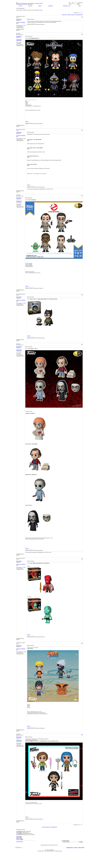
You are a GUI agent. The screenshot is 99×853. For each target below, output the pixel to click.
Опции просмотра (79, 14)
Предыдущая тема (45, 826)
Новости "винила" (39, 3)
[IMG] (17, 838)
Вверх (83, 847)
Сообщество (50, 5)
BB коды (18, 836)
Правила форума (19, 841)
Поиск (79, 5)
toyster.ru (75, 847)
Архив (79, 847)
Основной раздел (31, 3)
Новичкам (30, 5)
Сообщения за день (66, 5)
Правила (20, 5)
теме (41, 10)
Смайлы (18, 837)
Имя (70, 2)
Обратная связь (69, 847)
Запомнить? (80, 2)
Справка (39, 5)
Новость (27, 121)
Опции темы (64, 14)
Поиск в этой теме (71, 14)
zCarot (60, 850)
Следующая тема (53, 826)
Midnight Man (19, 19)
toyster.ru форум (24, 3)
